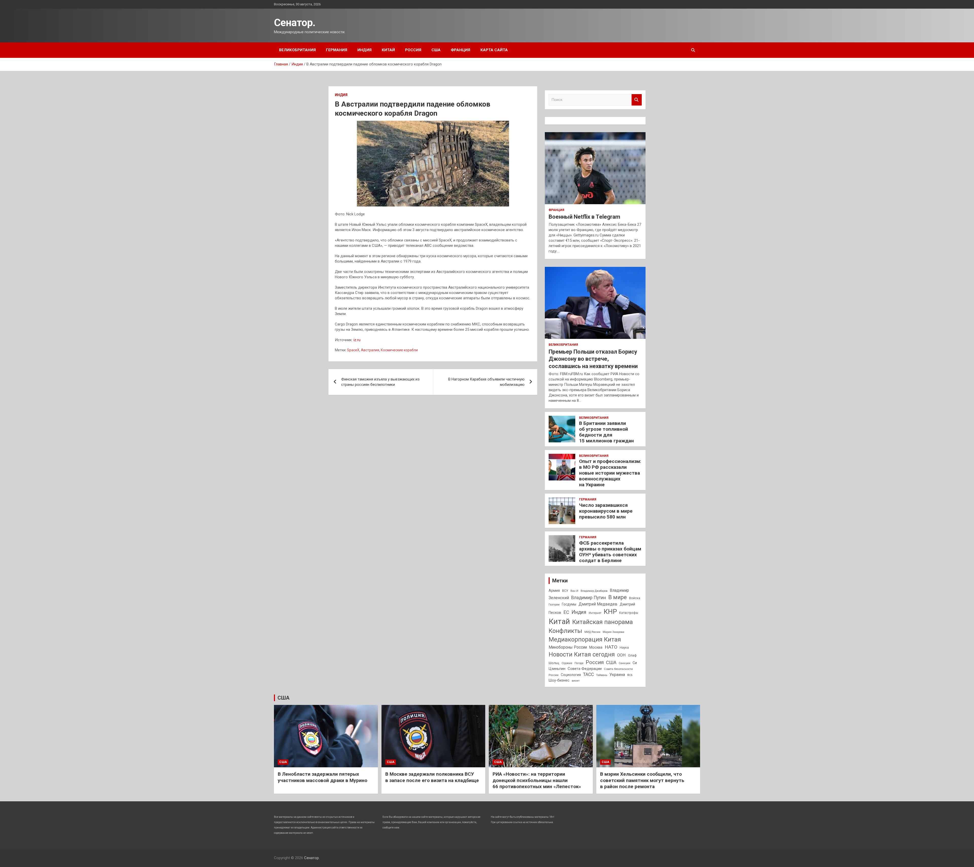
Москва (595, 647)
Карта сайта (494, 50)
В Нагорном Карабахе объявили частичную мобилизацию (486, 382)
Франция (460, 50)
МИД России (592, 632)
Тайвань (601, 675)
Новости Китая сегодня (582, 654)
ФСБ (629, 675)
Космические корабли (399, 350)
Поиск (637, 100)
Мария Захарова (613, 632)
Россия (413, 50)
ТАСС (588, 674)
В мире (617, 597)
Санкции (624, 663)
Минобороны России (568, 647)
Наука (624, 647)
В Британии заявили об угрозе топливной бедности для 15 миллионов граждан (606, 431)
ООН (621, 655)
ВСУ (565, 591)
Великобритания (297, 50)
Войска (634, 598)
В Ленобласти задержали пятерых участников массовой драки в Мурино (322, 777)
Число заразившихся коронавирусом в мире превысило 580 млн (606, 511)
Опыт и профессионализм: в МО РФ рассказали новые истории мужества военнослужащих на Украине (610, 472)
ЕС (566, 612)
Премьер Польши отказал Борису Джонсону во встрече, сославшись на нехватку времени (593, 359)
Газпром (554, 604)
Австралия (370, 350)
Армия (554, 590)
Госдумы (569, 604)
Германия (336, 50)
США (436, 50)
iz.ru (357, 340)
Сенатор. (295, 23)
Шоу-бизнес (559, 680)
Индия (364, 50)
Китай (388, 50)
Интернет (595, 613)
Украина (617, 674)
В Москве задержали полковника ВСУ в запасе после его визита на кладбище (432, 777)
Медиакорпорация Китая (585, 639)
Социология (571, 675)
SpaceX (353, 350)
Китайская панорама (602, 622)
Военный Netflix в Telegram (584, 217)
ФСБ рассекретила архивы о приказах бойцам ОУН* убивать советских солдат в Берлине (610, 551)
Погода (579, 663)
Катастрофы (628, 613)
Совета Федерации (585, 668)
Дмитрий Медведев (598, 604)
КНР (610, 611)
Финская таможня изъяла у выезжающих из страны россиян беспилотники (380, 382)
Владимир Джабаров (594, 591)
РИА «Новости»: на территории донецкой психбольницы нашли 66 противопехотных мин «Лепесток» (537, 780)
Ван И (574, 591)
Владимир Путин (588, 597)
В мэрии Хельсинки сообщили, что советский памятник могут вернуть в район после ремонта (642, 780)
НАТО (611, 647)
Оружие (567, 663)
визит (576, 680)
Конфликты (565, 630)
